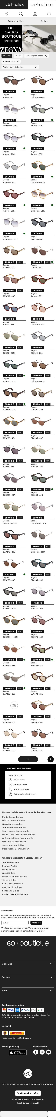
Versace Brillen (9, 880)
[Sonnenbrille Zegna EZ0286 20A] (14, 478)
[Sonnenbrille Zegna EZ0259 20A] (42, 336)
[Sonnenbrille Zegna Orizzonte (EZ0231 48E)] (42, 80)
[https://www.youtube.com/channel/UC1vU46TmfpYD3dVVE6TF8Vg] (48, 1053)
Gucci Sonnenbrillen (12, 824)
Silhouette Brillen (11, 891)
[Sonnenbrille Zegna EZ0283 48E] (14, 393)
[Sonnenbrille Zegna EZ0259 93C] (14, 166)
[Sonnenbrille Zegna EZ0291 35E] (42, 251)
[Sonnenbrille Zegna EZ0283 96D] (42, 563)
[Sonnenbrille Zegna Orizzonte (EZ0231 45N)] (42, 166)
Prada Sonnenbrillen (12, 817)
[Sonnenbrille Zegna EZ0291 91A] (14, 450)
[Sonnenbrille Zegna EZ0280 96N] (14, 364)
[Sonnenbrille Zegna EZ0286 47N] (14, 421)
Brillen (44, 21)
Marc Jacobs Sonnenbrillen (15, 849)
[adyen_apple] (33, 1010)
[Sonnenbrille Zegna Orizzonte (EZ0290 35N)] (14, 506)
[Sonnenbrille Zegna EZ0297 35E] (14, 734)
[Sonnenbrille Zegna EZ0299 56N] (14, 251)
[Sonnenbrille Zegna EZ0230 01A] (42, 222)
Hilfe (4, 990)
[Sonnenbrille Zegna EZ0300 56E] (42, 705)
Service (6, 977)
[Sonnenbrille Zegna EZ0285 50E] (42, 421)
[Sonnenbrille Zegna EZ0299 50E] (14, 279)
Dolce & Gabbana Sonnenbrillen (18, 838)
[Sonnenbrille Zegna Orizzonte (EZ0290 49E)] (42, 364)
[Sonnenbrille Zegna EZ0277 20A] (42, 592)
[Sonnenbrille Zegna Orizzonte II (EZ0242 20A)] (42, 506)
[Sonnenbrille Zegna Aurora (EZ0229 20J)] (14, 80)
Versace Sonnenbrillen (13, 845)
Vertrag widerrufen (28, 1093)
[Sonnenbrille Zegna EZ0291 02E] (42, 734)
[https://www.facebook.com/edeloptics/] (35, 1053)
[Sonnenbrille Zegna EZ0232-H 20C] (14, 222)
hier (42, 931)
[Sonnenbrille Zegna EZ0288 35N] (42, 450)
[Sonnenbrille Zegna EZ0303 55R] (42, 478)
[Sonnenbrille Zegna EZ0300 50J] (42, 393)
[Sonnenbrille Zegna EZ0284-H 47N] (14, 620)
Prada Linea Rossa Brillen (15, 894)
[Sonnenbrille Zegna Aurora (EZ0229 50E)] (14, 194)
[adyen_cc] (4, 1010)
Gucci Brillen (8, 873)
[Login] (35, 13)
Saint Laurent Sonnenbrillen (16, 831)
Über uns (7, 963)
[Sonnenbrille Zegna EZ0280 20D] (14, 592)
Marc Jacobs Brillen (12, 887)
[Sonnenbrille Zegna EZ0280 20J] (14, 677)
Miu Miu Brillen (9, 866)
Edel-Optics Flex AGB (28, 1103)
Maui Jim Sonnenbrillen (14, 842)
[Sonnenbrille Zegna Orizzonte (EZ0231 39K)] (42, 194)
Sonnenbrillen (15, 21)
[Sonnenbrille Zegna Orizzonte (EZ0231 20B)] (14, 109)
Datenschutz (24, 1099)
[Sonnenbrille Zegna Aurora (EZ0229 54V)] (14, 308)
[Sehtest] (7, 13)
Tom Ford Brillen (10, 862)
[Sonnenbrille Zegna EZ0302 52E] (42, 677)
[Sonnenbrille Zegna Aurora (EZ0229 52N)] (42, 279)
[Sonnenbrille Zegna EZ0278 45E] (42, 620)
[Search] (21, 13)
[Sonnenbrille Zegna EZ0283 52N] (42, 648)
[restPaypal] (25, 1010)
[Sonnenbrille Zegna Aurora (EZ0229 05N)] (42, 137)
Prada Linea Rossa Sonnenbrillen (18, 834)
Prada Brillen (8, 869)
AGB (14, 1099)
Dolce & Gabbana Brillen (14, 876)
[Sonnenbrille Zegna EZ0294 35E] (14, 648)
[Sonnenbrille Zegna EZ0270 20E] (14, 535)
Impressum (38, 1099)
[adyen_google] (40, 1010)
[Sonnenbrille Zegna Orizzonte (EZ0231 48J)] (42, 308)
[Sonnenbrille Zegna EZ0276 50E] (14, 563)
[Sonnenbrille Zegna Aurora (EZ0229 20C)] (14, 137)
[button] (14, 4)
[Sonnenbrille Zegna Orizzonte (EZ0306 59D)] (42, 535)
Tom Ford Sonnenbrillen (14, 827)
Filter (8, 56)
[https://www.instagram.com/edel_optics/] (42, 1053)
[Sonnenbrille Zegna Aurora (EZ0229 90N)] (42, 109)
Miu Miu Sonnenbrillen (13, 820)
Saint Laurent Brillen (12, 883)
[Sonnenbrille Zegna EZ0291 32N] (14, 336)
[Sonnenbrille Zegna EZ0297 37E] (14, 705)
